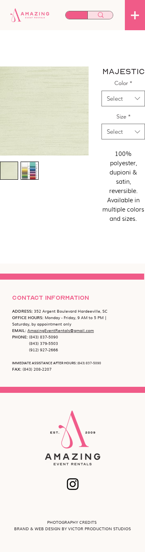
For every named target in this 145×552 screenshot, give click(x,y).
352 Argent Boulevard (56, 311)
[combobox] (123, 98)
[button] (135, 15)
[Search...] (100, 15)
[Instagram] (73, 484)
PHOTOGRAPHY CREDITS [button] (72, 522)
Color (123, 83)
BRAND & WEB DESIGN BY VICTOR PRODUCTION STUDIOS (72, 528)
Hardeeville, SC (93, 311)
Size (123, 116)
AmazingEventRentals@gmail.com (60, 330)
